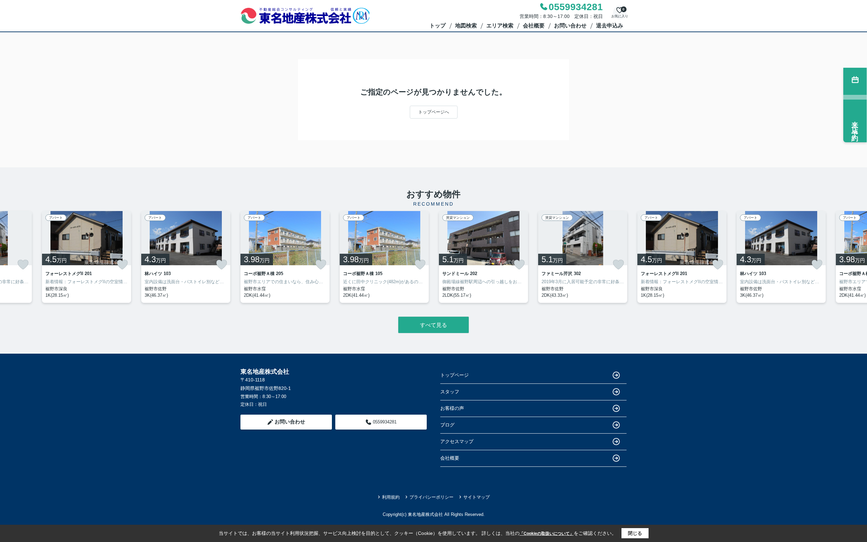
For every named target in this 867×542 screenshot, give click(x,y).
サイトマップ (476, 497)
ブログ (447, 425)
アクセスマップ (456, 441)
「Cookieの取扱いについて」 (547, 533)
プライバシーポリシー (431, 497)
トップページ (454, 375)
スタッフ (449, 391)
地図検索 (466, 25)
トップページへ (433, 111)
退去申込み (609, 25)
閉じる (635, 533)
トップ (437, 25)
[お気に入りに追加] (23, 264)
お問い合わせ (570, 25)
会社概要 (534, 25)
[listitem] (285, 257)
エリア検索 (499, 25)
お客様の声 (452, 408)
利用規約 (391, 497)
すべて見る (433, 325)
